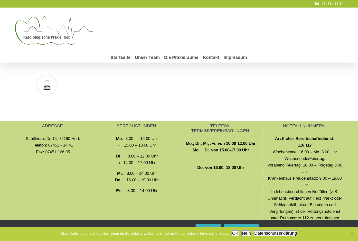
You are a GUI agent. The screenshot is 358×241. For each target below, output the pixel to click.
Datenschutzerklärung (275, 233)
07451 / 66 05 (57, 152)
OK (235, 233)
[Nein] (351, 234)
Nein (246, 233)
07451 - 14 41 (60, 145)
